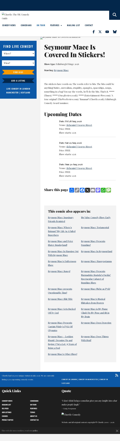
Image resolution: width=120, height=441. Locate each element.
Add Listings (6, 412)
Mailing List (73, 25)
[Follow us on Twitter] (102, 32)
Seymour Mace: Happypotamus (96, 261)
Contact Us (34, 420)
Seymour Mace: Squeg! (59, 271)
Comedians (26, 25)
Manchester (12, 92)
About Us (33, 416)
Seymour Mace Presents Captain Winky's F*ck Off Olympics (60, 326)
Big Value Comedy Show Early (96, 217)
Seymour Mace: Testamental (95, 227)
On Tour (41, 25)
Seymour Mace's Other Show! (62, 354)
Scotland (25, 92)
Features (55, 25)
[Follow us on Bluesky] (116, 32)
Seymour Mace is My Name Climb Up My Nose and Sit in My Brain (95, 312)
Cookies (5, 416)
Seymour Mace (61, 70)
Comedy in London (69, 379)
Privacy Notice (7, 420)
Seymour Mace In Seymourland (96, 251)
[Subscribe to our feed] (116, 375)
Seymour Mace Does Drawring (96, 322)
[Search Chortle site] (114, 15)
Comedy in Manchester (88, 379)
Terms (32, 412)
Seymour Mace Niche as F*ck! (95, 288)
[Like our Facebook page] (95, 32)
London (26, 88)
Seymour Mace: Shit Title (60, 298)
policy (35, 430)
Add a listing (18, 80)
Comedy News (9, 25)
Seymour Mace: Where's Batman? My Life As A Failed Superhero (62, 231)
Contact (89, 25)
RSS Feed (5, 408)
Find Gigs (18, 72)
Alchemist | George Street (79, 125)
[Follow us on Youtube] (108, 32)
